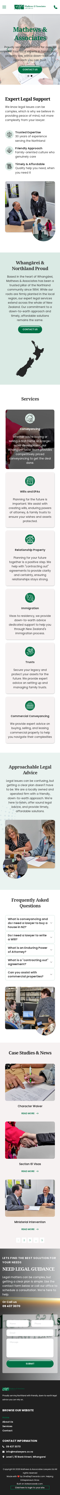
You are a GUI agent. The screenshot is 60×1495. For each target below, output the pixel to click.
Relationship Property (30, 550)
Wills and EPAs (30, 491)
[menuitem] (11, 1417)
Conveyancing (30, 429)
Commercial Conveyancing (30, 716)
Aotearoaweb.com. (33, 1483)
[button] (4, 7)
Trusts (30, 662)
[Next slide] (51, 49)
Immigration (30, 608)
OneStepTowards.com (34, 1476)
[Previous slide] (8, 49)
